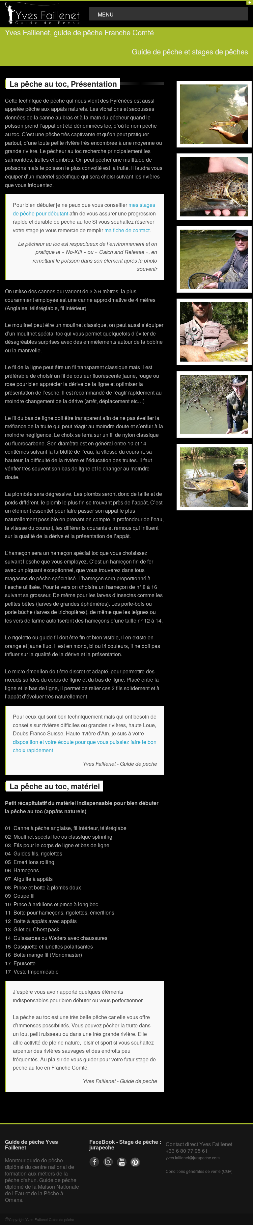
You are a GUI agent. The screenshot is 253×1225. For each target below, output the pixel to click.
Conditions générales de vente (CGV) (199, 1171)
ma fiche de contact (127, 230)
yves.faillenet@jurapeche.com (193, 1157)
